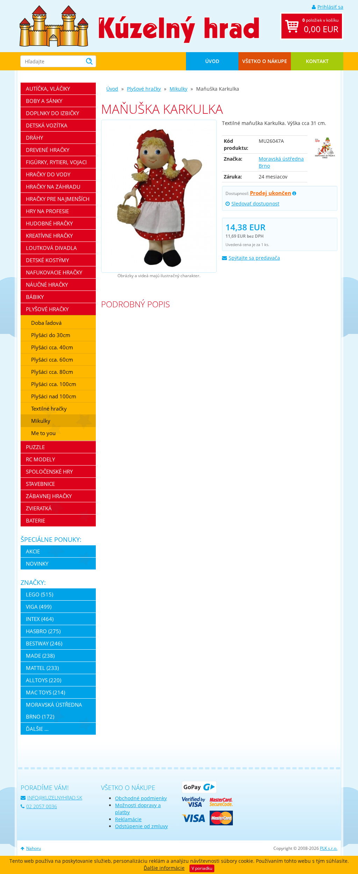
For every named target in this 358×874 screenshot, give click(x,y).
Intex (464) (39, 618)
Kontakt (317, 61)
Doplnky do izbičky (52, 113)
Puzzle (35, 446)
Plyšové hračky (144, 88)
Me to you (43, 432)
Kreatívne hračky (49, 235)
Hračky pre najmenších (58, 198)
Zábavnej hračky (49, 495)
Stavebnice (40, 483)
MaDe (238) (40, 655)
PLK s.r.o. (328, 848)
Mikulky (178, 88)
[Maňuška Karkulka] (158, 196)
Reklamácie (128, 819)
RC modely (40, 459)
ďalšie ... (37, 728)
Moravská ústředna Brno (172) (54, 710)
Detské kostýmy (47, 260)
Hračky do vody (48, 174)
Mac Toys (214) (45, 692)
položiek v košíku (320, 26)
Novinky (37, 563)
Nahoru (33, 848)
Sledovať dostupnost (255, 203)
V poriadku (202, 868)
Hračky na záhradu (53, 186)
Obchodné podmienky (141, 798)
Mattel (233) (42, 667)
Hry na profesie (47, 211)
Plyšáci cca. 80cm (52, 371)
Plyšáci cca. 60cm (52, 359)
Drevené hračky (47, 149)
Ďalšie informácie (164, 868)
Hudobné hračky (49, 223)
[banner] (53, 25)
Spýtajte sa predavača (254, 257)
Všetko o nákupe (264, 61)
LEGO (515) (39, 594)
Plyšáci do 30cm (50, 334)
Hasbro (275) (43, 631)
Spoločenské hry (49, 471)
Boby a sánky (44, 100)
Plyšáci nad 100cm (53, 396)
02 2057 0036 (41, 806)
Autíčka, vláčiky (48, 88)
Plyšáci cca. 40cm (52, 347)
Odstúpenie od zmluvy (141, 826)
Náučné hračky (47, 284)
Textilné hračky (49, 408)
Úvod (212, 61)
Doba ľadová (46, 322)
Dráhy (34, 137)
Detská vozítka (46, 125)
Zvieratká (39, 508)
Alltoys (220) (43, 680)
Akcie (33, 551)
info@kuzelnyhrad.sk (54, 797)
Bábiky (35, 296)
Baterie (35, 520)
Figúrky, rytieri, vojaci (56, 162)
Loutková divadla (51, 247)
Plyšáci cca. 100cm (53, 383)
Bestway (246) (44, 643)
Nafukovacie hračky (54, 272)
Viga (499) (38, 606)
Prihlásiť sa (330, 7)
